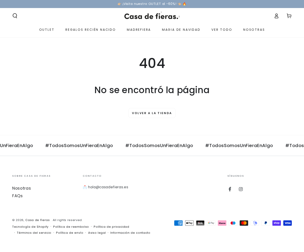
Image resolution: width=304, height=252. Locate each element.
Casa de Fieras (38, 220)
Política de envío (69, 233)
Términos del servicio (34, 233)
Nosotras (21, 188)
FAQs (17, 196)
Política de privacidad (111, 227)
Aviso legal (97, 233)
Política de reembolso (71, 227)
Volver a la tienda (152, 113)
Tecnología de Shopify (30, 227)
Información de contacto (130, 233)
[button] (15, 15)
